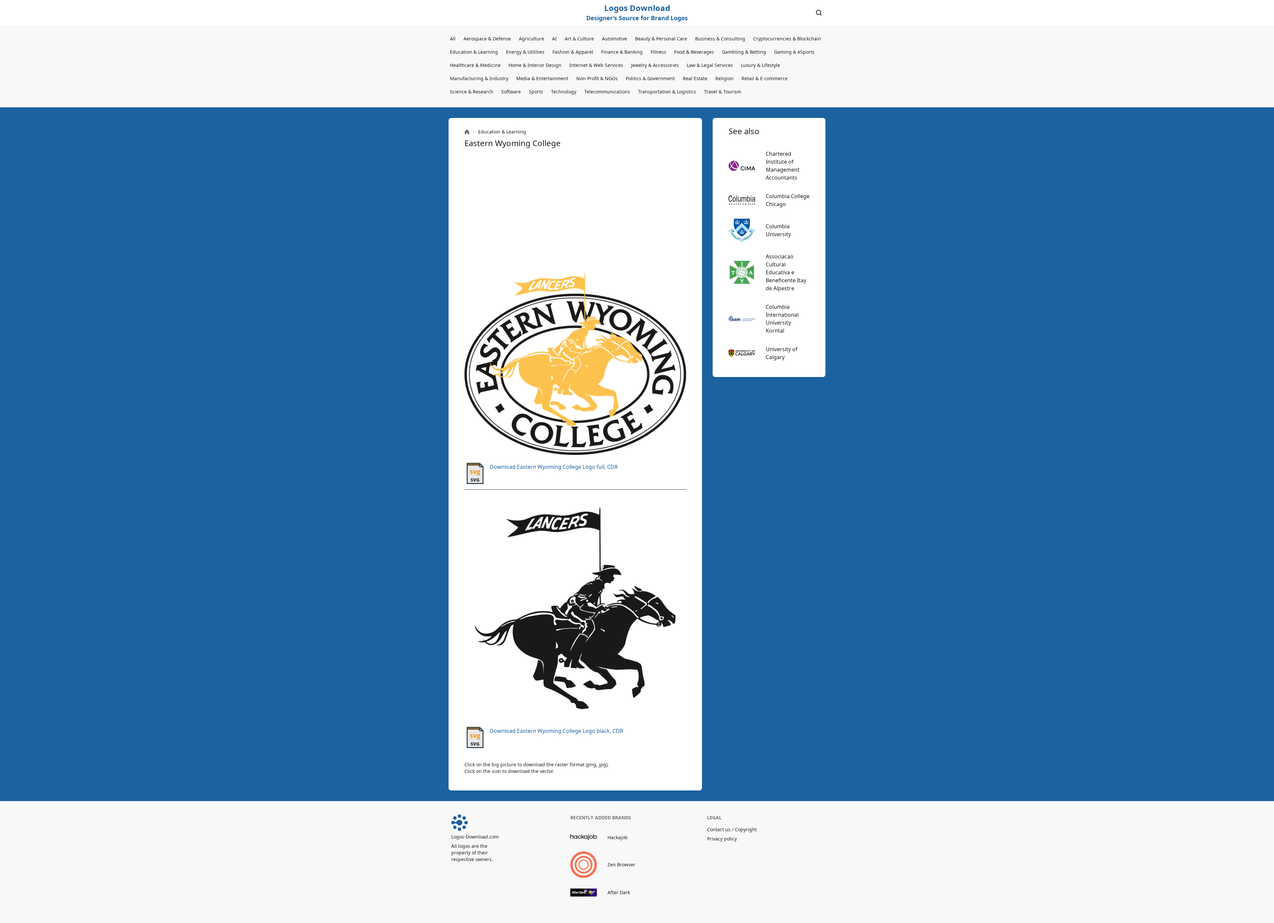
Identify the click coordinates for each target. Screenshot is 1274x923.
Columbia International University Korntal (782, 318)
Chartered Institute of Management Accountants (783, 165)
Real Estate (695, 78)
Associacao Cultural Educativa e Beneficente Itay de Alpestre (786, 272)
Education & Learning (474, 52)
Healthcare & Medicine (475, 65)
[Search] (818, 12)
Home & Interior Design (535, 65)
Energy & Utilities (525, 52)
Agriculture (531, 38)
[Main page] (466, 132)
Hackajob (617, 837)
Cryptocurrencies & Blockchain (787, 38)
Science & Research (471, 91)
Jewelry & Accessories (655, 65)
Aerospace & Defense (487, 38)
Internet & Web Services (596, 65)
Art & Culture (579, 38)
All (453, 38)
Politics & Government (650, 78)
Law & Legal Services (710, 65)
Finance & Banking (622, 52)
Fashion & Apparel (572, 52)
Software (511, 91)
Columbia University (778, 230)
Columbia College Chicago (788, 200)
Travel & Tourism (722, 91)
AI (554, 38)
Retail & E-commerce (765, 78)
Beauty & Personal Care (661, 38)
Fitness (658, 52)
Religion (724, 78)
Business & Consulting (720, 38)
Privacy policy (722, 839)
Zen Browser (621, 864)
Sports (536, 91)
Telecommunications (607, 91)
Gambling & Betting (744, 52)
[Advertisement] (575, 210)
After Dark (618, 892)
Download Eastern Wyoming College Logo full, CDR (554, 466)
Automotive (614, 38)
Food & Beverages (694, 52)
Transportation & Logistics (667, 91)
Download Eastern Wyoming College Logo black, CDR (556, 730)
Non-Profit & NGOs (597, 78)
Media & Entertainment (542, 78)
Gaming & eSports (794, 52)
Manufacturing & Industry (479, 78)
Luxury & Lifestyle (760, 65)
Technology (563, 91)
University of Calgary (782, 353)
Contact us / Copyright (732, 829)
